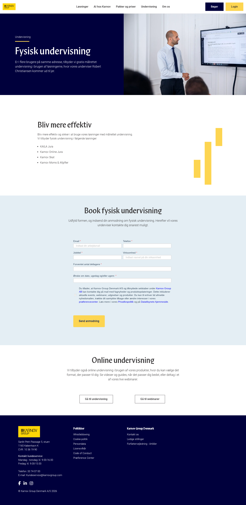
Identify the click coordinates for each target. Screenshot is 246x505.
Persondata (79, 443)
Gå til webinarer (149, 399)
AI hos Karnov (102, 6)
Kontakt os (133, 434)
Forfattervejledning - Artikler (142, 443)
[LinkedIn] (26, 483)
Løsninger (82, 6)
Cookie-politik (80, 439)
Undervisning (149, 6)
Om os (166, 6)
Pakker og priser (126, 6)
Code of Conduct (82, 453)
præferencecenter (88, 301)
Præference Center (83, 457)
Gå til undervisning (96, 399)
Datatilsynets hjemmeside (154, 301)
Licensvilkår (79, 448)
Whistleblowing (81, 434)
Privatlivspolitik (126, 301)
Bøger (214, 6)
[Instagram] (33, 483)
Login (234, 6)
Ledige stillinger (135, 439)
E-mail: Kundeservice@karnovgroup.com (40, 475)
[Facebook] (20, 483)
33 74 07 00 (33, 471)
